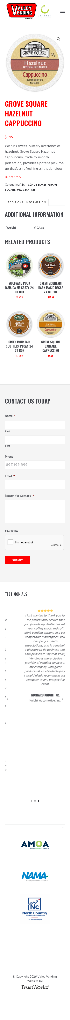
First (7, 431)
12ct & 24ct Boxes (33, 185)
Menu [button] (62, 11)
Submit (17, 560)
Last (7, 446)
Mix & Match (26, 190)
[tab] (27, 202)
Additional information (27, 202)
